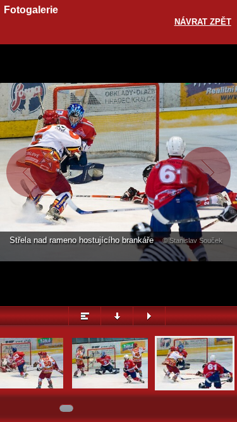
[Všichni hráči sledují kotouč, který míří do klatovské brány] (110, 387)
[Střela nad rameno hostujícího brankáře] (194, 387)
